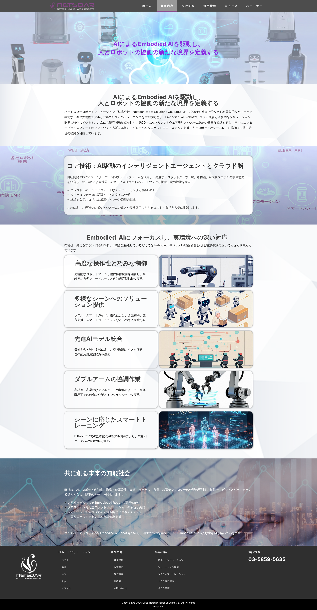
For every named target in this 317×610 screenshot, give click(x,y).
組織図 (117, 581)
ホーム (147, 6)
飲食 (64, 581)
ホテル (65, 560)
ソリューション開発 (168, 567)
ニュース (231, 6)
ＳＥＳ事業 (164, 588)
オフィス (66, 588)
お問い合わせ (121, 588)
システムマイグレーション (172, 574)
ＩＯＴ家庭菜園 (166, 581)
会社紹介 (188, 6)
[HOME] (72, 6)
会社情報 (118, 573)
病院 (64, 574)
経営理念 (118, 567)
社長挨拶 (118, 560)
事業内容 (167, 6)
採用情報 (210, 6)
